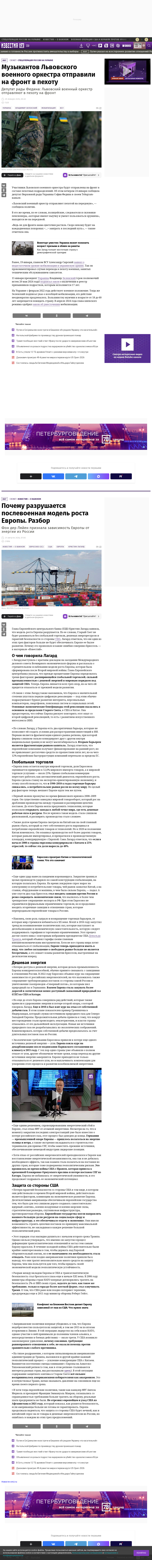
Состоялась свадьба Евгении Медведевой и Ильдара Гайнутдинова (50, 363)
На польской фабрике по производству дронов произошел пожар (48, 335)
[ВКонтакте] (27, 315)
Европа (60, 547)
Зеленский (69, 278)
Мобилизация (49, 108)
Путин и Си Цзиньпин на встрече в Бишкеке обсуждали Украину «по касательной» (56, 330)
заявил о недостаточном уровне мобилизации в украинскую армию (48, 264)
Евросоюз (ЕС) (36, 547)
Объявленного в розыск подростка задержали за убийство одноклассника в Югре (57, 346)
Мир (5, 60)
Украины (43, 278)
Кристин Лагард (76, 547)
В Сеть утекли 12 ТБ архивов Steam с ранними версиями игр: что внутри (52, 352)
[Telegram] (87, 315)
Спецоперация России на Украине (35, 60)
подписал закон (50, 281)
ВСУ (62, 108)
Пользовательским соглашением (87, 1553)
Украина (7, 108)
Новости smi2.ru (9, 1482)
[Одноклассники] (57, 315)
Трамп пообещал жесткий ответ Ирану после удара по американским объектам (56, 341)
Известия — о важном (29, 499)
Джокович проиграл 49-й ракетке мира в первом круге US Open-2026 (50, 357)
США (50, 547)
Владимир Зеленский (26, 108)
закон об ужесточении (46, 304)
